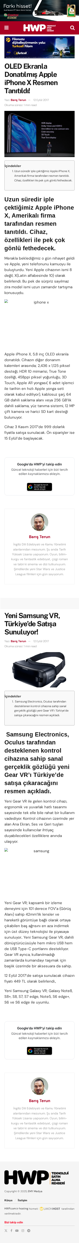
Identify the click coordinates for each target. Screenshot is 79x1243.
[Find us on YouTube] (16, 1230)
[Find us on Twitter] (5, 1230)
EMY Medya (35, 1191)
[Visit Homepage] (39, 27)
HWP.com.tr (11, 1208)
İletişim (22, 1200)
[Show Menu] (6, 27)
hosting (23, 1208)
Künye (8, 1200)
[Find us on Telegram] (28, 1230)
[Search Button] (72, 27)
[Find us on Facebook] (11, 1230)
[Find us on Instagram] (23, 1230)
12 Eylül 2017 (41, 100)
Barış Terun (18, 100)
